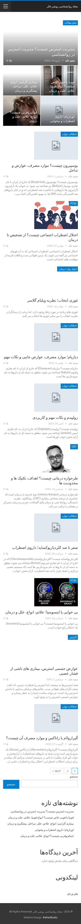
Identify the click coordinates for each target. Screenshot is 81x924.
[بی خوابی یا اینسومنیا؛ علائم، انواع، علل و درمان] (56, 592)
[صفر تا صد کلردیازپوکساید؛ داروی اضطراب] (56, 528)
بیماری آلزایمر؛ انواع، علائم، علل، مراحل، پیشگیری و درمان (23, 86)
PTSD (73, 203)
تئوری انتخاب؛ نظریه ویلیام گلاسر (52, 300)
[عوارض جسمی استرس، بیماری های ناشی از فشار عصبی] (56, 649)
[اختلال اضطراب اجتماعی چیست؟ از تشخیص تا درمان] (56, 215)
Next (57, 771)
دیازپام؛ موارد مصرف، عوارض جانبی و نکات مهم (41, 357)
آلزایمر (72, 637)
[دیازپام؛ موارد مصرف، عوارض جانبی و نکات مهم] (56, 337)
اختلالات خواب (69, 134)
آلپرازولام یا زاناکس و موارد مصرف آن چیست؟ (42, 738)
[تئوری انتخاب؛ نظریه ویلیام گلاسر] (56, 280)
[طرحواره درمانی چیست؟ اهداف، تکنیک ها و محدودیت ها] (56, 458)
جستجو (74, 776)
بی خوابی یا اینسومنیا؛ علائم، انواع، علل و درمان (41, 612)
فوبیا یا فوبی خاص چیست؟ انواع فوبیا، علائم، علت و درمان (62, 86)
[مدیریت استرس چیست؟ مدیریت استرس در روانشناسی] (40, 42)
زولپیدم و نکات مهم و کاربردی (55, 417)
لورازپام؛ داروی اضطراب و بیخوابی (54, 829)
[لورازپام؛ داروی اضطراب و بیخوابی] (59, 111)
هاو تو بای (72, 893)
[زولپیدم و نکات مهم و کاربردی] (56, 398)
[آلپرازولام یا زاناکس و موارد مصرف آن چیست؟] (56, 718)
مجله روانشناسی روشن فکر (62, 6)
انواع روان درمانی (67, 269)
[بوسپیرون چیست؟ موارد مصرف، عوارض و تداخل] (56, 146)
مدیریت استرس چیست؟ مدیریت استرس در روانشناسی (42, 811)
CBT (74, 446)
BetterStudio (50, 917)
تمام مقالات (70, 22)
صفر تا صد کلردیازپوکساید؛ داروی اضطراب (45, 547)
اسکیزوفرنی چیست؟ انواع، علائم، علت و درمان (23, 117)
